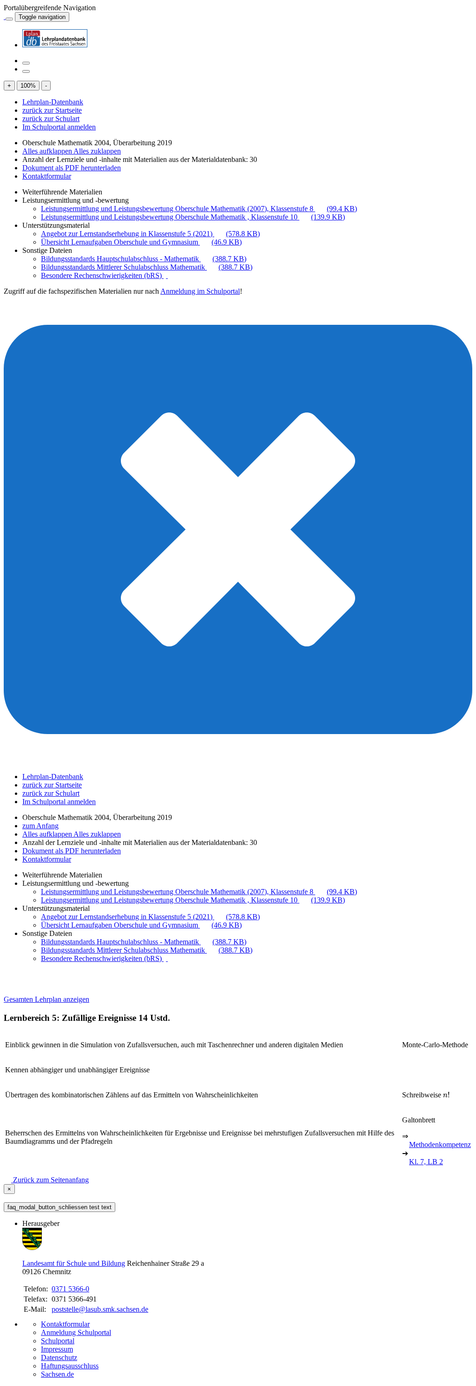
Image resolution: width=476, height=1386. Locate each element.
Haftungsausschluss (70, 1366)
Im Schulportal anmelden (59, 127)
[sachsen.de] (5, 16)
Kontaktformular (46, 176)
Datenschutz (59, 1357)
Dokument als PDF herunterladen (71, 168)
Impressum (57, 1349)
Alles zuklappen (97, 151)
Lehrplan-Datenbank (52, 102)
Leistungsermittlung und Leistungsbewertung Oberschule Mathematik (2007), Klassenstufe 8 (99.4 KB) (199, 209)
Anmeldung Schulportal (76, 1332)
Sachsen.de (57, 1374)
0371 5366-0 (70, 1289)
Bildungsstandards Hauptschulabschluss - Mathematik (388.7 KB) (143, 259)
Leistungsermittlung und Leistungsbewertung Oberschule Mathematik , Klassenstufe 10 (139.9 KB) (193, 217)
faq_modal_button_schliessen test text (59, 1207)
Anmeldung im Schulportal (200, 291)
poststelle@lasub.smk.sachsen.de (100, 1309)
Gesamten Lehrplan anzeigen (46, 999)
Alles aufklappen (47, 151)
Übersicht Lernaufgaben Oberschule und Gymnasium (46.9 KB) (141, 242)
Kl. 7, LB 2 (426, 1162)
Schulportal (57, 1341)
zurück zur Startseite (52, 110)
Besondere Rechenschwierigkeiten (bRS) (102, 275)
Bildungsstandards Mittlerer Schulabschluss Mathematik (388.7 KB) (146, 267)
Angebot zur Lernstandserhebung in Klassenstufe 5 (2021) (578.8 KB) (150, 234)
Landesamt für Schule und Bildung (73, 1263)
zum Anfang (40, 826)
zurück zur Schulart (50, 118)
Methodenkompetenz (440, 1144)
